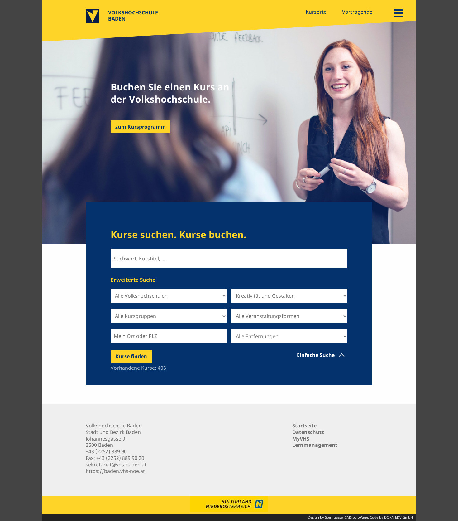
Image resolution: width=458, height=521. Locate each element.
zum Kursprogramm (140, 126)
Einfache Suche (316, 355)
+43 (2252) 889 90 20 (120, 458)
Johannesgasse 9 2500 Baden (105, 442)
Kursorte (316, 11)
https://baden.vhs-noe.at (115, 471)
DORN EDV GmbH (398, 517)
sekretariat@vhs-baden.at (116, 464)
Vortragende (357, 11)
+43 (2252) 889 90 (106, 451)
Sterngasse (334, 517)
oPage (363, 517)
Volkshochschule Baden (133, 15)
